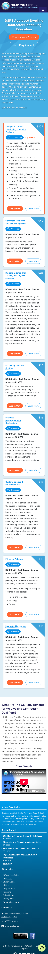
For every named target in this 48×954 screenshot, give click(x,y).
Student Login (8, 873)
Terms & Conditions (10, 893)
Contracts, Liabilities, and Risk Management (15, 219)
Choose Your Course (24, 37)
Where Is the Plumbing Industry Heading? (20, 842)
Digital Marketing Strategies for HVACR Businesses (24, 849)
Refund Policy (8, 886)
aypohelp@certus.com (13, 917)
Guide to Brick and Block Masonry (14, 477)
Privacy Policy (8, 890)
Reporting (6, 883)
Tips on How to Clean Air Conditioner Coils (21, 836)
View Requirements (24, 45)
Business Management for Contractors (16, 415)
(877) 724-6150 (11, 912)
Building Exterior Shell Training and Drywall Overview (15, 272)
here (40, 99)
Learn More (33, 205)
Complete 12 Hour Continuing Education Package (16, 126)
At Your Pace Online (10, 866)
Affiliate (6, 876)
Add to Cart (14, 205)
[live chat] (42, 948)
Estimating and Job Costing (14, 363)
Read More (7, 855)
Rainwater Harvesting (15, 620)
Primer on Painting (14, 553)
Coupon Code (8, 880)
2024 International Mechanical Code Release (21, 830)
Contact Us (7, 870)
